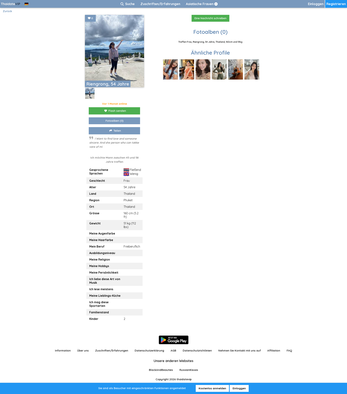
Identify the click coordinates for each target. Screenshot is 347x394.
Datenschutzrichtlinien (197, 350)
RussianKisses (188, 370)
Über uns (83, 350)
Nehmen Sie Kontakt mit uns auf (239, 350)
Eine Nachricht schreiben (210, 18)
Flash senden (117, 110)
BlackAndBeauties (161, 370)
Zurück (7, 11)
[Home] (11, 4)
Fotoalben (114, 120)
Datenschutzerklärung (149, 350)
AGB (173, 350)
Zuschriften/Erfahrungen (111, 350)
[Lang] (26, 4)
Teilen (117, 130)
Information (63, 350)
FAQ (289, 350)
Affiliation (273, 350)
